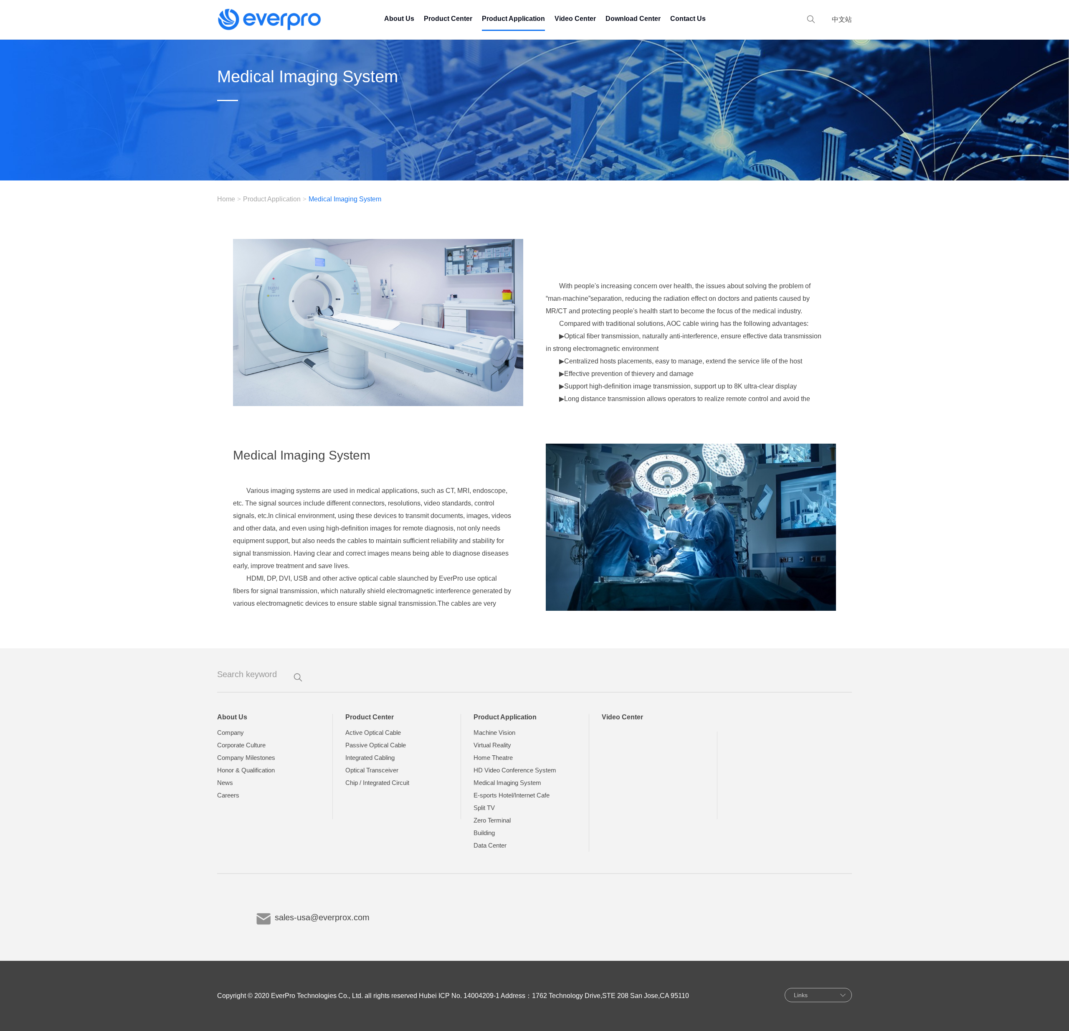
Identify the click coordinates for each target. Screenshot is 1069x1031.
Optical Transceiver (371, 770)
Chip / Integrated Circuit (377, 782)
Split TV (484, 807)
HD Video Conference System (515, 770)
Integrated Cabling (370, 757)
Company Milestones (246, 757)
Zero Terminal (492, 820)
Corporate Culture (241, 745)
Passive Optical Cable (375, 745)
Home (226, 199)
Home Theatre (493, 757)
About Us (399, 18)
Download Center (633, 18)
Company (230, 732)
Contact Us (688, 18)
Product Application (513, 18)
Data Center (490, 845)
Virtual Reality (492, 745)
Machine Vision (494, 732)
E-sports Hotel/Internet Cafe (512, 795)
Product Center (448, 18)
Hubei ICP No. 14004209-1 (459, 995)
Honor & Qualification (246, 770)
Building (484, 832)
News (225, 782)
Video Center (575, 18)
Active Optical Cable (373, 732)
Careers (228, 795)
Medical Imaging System (507, 782)
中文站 (842, 19)
